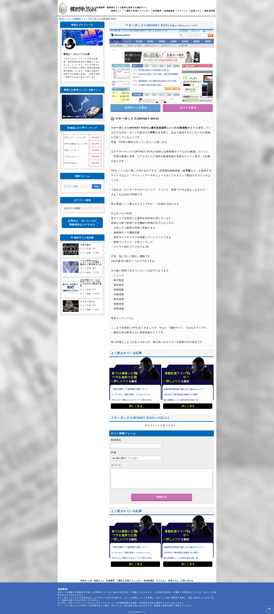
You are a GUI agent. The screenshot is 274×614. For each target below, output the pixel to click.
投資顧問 (157, 11)
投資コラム (196, 11)
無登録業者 (169, 11)
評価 (113, 452)
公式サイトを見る (135, 107)
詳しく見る (135, 406)
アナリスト (183, 11)
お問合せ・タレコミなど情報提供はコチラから (82, 222)
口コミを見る (188, 107)
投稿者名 (116, 439)
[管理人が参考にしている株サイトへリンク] (82, 117)
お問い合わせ (187, 580)
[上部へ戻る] (269, 609)
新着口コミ (116, 11)
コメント (116, 465)
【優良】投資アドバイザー (137, 11)
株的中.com (86, 580)
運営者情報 (209, 11)
